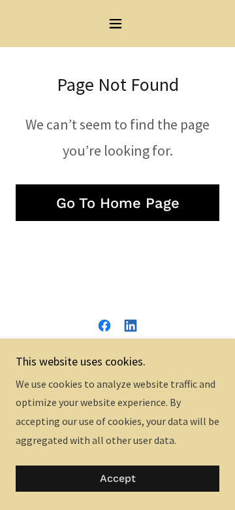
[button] (117, 23)
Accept (118, 479)
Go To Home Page (118, 203)
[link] (104, 326)
